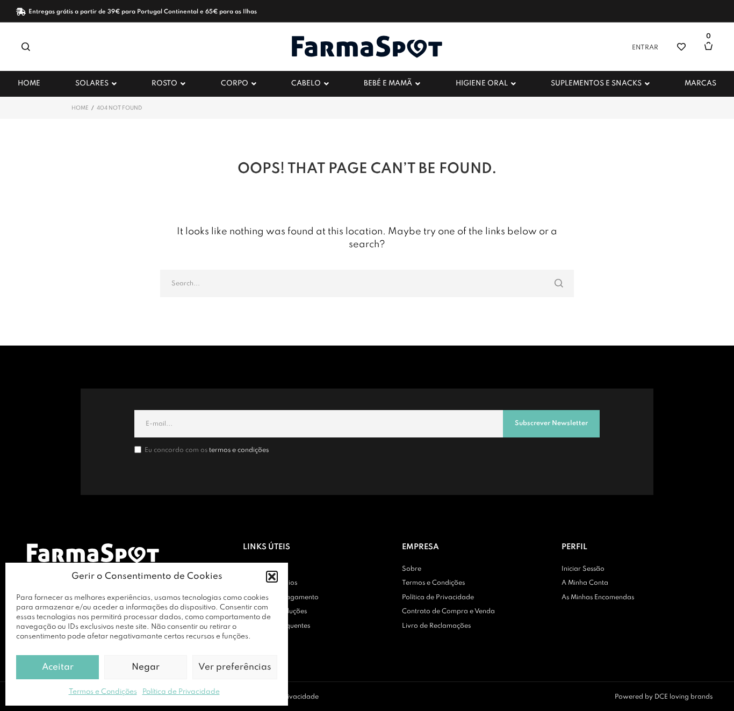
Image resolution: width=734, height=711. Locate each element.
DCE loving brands (683, 697)
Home (80, 108)
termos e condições (239, 450)
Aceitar (58, 667)
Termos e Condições (103, 691)
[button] (272, 576)
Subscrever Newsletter (551, 423)
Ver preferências (234, 667)
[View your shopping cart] (711, 51)
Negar (146, 667)
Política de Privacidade (181, 691)
